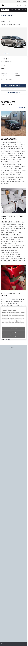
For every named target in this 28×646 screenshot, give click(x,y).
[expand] (25, 5)
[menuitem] (5, 10)
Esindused (24, 1)
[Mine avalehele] (3, 5)
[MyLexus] (17, 5)
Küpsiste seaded (13, 328)
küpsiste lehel (19, 321)
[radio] (2, 59)
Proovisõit (18, 1)
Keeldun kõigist (14, 335)
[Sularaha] (7, 68)
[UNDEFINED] (6, 73)
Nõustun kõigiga (14, 332)
